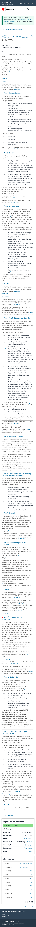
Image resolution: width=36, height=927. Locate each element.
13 (5, 348)
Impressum (11, 924)
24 (30, 642)
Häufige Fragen (6, 915)
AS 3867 (20, 604)
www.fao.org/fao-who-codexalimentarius (14, 794)
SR (4, 78)
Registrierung (11, 206)
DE (21, 3)
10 (11, 258)
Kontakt (4, 916)
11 (10, 271)
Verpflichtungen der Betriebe (17, 318)
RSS (17, 921)
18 (18, 555)
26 (9, 731)
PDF (27, 863)
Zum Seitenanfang (8, 816)
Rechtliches (4, 924)
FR (24, 3)
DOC (31, 863)
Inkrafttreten (11, 805)
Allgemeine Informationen (12, 29)
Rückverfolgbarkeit (13, 437)
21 (8, 616)
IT (26, 3)
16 (8, 542)
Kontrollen (10, 513)
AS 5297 (18, 587)
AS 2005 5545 (28, 838)
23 (14, 640)
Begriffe (9, 153)
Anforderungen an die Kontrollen (14, 544)
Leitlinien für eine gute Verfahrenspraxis (14, 732)
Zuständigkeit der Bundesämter (12, 618)
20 (14, 568)
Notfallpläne (11, 677)
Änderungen (28, 848)
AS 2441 (17, 89)
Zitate (30, 851)
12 (8, 274)
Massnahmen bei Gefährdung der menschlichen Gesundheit (16, 475)
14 (29, 403)
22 (13, 640)
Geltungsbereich (12, 93)
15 (8, 530)
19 (5, 557)
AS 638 (14, 149)
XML (24, 863)
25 (24, 690)
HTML (20, 863)
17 (21, 549)
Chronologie (28, 845)
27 (23, 756)
